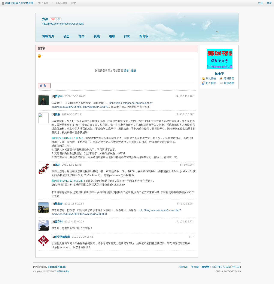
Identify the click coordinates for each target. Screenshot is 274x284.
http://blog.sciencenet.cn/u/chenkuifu (63, 23)
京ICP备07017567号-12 (225, 266)
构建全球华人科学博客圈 (19, 2)
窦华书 (59, 96)
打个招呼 (211, 83)
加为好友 (211, 78)
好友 (127, 36)
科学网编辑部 (62, 236)
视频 (97, 36)
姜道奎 (59, 203)
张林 (57, 164)
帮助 (73, 2)
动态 (66, 36)
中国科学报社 (63, 271)
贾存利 (59, 221)
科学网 (205, 266)
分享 (57, 19)
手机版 (195, 266)
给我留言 (229, 78)
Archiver (183, 266)
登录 (269, 2)
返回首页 (43, 2)
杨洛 (57, 114)
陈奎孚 (219, 73)
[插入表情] (40, 55)
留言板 (143, 36)
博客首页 (48, 36)
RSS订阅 (61, 2)
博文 (82, 36)
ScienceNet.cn (57, 266)
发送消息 (229, 83)
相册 (112, 36)
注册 (260, 2)
